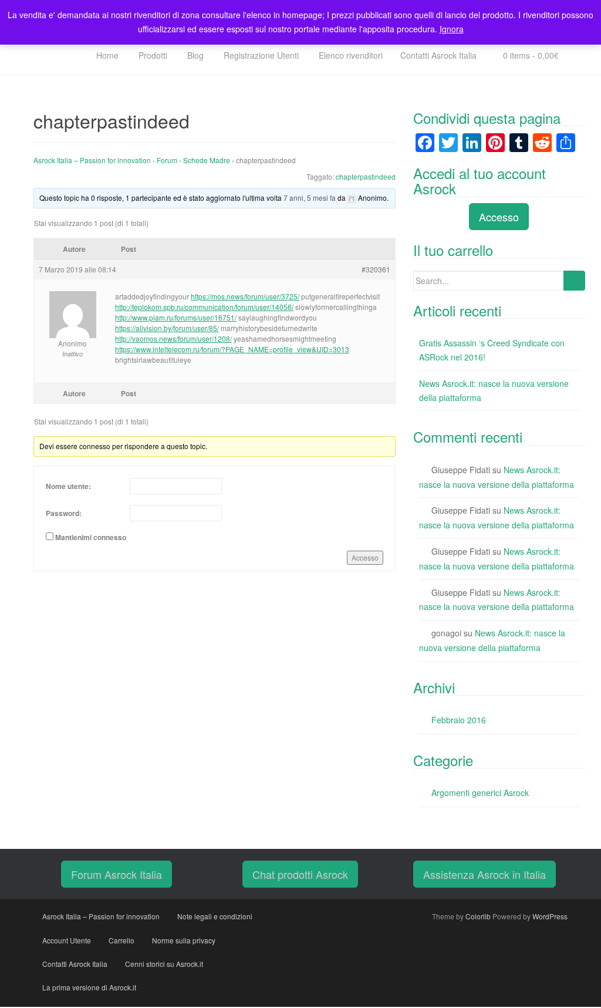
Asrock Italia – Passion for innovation (92, 160)
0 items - (530, 55)
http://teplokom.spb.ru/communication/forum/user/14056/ (204, 307)
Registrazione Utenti (260, 55)
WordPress (550, 916)
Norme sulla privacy (183, 940)
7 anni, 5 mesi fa (309, 198)
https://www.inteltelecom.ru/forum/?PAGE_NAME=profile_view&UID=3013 (232, 349)
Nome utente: (68, 486)
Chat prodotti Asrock (300, 874)
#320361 (376, 269)
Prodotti (151, 55)
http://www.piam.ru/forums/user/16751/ (176, 317)
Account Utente (66, 940)
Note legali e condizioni (214, 916)
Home (106, 55)
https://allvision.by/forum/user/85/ (167, 328)
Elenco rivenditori (349, 55)
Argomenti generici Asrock (480, 792)
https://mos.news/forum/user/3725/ (245, 296)
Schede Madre (206, 160)
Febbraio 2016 (458, 720)
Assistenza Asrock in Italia (484, 874)
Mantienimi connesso (90, 537)
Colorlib (478, 916)
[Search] (574, 281)
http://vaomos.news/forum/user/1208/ (173, 338)
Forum (167, 160)
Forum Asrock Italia (116, 874)
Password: (64, 513)
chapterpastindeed (366, 176)
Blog (194, 55)
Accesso (365, 557)
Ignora (452, 29)
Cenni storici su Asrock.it (164, 964)
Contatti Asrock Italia (438, 55)
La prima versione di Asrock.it (89, 987)
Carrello (121, 940)
